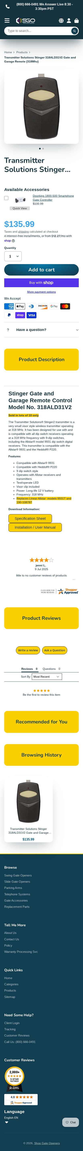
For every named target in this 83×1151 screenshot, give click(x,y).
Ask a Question (54, 650)
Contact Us (11, 939)
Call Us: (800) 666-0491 (19, 1042)
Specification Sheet (30, 519)
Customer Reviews (17, 1035)
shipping (23, 231)
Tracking (10, 1029)
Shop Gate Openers (47, 1143)
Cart (76, 20)
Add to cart (41, 269)
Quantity (10, 247)
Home (8, 52)
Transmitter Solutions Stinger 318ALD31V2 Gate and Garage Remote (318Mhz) (28, 809)
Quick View (20, 208)
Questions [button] (49, 668)
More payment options (41, 291)
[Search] (74, 31)
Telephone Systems (17, 894)
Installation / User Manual (35, 527)
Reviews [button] (27, 668)
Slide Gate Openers (17, 881)
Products (22, 52)
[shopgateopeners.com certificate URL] (59, 593)
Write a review (28, 650)
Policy (8, 945)
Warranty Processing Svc (21, 951)
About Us (10, 932)
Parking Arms (13, 888)
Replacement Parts (17, 906)
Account (68, 20)
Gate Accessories (16, 900)
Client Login (12, 1023)
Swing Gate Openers (18, 875)
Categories (11, 984)
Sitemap (9, 997)
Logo (26, 20)
